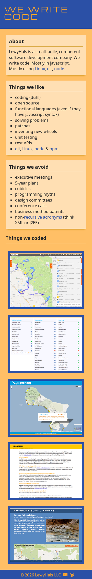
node (59, 68)
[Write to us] (65, 575)
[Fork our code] (72, 575)
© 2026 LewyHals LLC (40, 575)
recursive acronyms (43, 217)
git (49, 68)
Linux (40, 68)
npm (54, 148)
